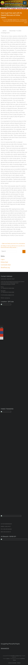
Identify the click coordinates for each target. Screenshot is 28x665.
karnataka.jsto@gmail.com (8, 294)
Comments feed (6, 265)
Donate (14, 660)
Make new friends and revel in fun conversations (13, 243)
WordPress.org (5, 267)
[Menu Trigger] (25, 3)
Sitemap (18, 662)
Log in (2, 259)
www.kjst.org (7, 297)
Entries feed (4, 262)
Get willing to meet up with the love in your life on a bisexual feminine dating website (13, 246)
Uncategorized (5, 33)
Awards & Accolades (12, 662)
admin (4, 31)
